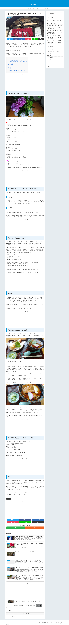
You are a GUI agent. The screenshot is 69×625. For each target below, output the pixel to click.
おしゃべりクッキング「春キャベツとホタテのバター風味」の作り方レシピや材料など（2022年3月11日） (54, 22)
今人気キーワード (51, 53)
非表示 (18, 57)
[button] (62, 13)
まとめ (8, 71)
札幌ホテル (50, 61)
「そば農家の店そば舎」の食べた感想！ (14, 68)
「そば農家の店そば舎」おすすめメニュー (15, 60)
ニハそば (10, 64)
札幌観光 (49, 64)
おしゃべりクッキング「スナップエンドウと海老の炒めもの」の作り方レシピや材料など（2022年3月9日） (54, 32)
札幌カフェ (50, 59)
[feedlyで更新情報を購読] (15, 527)
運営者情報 (61, 622)
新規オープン (50, 55)
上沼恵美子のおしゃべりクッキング (54, 51)
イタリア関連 (50, 49)
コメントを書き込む (25, 613)
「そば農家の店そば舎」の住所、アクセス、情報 (16, 70)
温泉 (49, 66)
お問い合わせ (44, 622)
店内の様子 (9, 67)
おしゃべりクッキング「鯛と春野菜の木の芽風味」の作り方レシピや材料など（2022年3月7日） (54, 42)
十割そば (10, 63)
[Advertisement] (25, 82)
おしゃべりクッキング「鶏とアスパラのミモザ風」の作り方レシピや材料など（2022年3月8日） (54, 37)
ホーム (40, 622)
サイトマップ (57, 622)
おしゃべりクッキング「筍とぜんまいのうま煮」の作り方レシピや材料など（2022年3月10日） (54, 27)
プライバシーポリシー (50, 622)
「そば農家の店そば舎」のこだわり (13, 65)
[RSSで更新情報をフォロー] (34, 527)
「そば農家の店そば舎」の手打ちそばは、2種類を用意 (17, 61)
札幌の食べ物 (9, 498)
